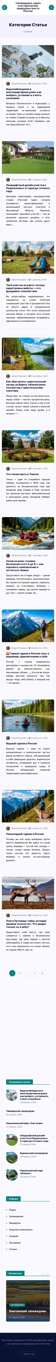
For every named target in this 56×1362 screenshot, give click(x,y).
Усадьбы (13, 1236)
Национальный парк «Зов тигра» (24, 1123)
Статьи (13, 1249)
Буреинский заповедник (34, 1153)
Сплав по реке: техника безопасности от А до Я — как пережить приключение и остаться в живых (24, 566)
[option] (28, 1301)
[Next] (48, 1273)
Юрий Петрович (19, 83)
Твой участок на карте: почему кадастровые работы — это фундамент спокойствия (25, 288)
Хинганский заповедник (27, 1311)
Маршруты (15, 1223)
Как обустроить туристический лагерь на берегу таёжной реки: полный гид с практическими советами (26, 386)
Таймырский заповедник (20, 1111)
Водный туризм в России (21, 743)
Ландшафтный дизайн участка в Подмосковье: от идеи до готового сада (28, 188)
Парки (12, 1210)
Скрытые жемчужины (20, 1229)
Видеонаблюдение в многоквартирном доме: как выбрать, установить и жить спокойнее (24, 94)
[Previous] (43, 1273)
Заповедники (16, 1216)
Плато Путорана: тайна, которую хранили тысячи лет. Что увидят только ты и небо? (26, 923)
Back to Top (29, 1354)
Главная (28, 31)
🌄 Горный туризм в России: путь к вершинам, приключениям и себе (27, 655)
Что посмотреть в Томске (22, 474)
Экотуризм (15, 1242)
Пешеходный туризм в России (25, 833)
